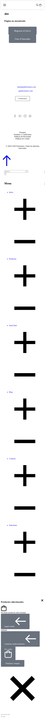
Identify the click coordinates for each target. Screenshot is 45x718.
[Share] (4, 714)
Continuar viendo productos (14, 644)
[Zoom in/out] (9, 714)
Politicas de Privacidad (22, 137)
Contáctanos (22, 98)
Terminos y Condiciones (22, 135)
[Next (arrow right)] (4, 716)
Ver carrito (8, 649)
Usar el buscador (22, 39)
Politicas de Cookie (22, 139)
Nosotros (22, 132)
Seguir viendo (9, 626)
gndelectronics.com (26, 91)
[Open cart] (40, 5)
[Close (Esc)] (2, 714)
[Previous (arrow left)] (2, 716)
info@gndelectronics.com (26, 87)
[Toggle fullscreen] (6, 714)
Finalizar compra (13, 663)
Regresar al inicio (22, 30)
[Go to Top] (6, 166)
